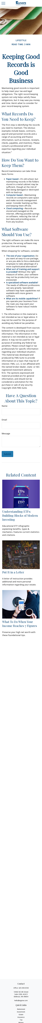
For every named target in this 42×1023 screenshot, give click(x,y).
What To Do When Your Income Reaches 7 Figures (19, 624)
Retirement (21, 1009)
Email (4, 419)
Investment (21, 1012)
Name (4, 406)
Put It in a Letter (13, 572)
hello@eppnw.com (21, 1000)
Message (6, 433)
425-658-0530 (24, 988)
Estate (21, 1014)
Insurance (21, 1017)
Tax (21, 1020)
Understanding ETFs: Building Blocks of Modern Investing (20, 515)
